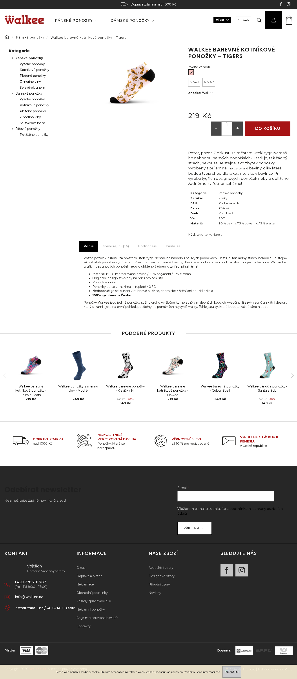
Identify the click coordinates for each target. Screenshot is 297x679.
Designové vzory (162, 576)
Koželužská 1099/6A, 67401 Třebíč (45, 608)
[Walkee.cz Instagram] (289, 5)
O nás (81, 568)
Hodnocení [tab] (147, 246)
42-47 (209, 82)
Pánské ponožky (29, 58)
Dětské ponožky (27, 129)
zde (217, 671)
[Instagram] (241, 570)
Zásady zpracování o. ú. (94, 601)
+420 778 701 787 (30, 582)
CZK (245, 19)
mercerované (238, 168)
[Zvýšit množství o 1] (237, 129)
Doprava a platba (89, 576)
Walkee (207, 93)
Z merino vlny (30, 82)
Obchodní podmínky (92, 593)
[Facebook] (226, 570)
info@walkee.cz (29, 597)
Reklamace (85, 584)
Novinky (155, 593)
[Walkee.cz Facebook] (281, 5)
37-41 (194, 82)
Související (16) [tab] (116, 246)
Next (292, 375)
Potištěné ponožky (34, 135)
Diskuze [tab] (173, 246)
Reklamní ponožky (91, 609)
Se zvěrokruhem (32, 88)
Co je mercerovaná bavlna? (97, 618)
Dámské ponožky (28, 93)
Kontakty (84, 626)
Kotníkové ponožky (34, 70)
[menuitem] (76, 20)
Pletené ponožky (33, 76)
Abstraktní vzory (161, 568)
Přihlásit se (194, 528)
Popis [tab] (89, 246)
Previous (5, 375)
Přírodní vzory (159, 584)
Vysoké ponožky (32, 64)
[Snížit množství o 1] (216, 129)
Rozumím (232, 671)
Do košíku (268, 128)
